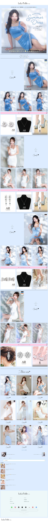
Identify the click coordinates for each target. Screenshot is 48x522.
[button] (44, 460)
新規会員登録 (25, 499)
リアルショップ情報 (12, 503)
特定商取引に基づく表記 (26, 501)
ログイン (11, 499)
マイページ (11, 497)
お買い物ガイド (11, 501)
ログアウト (25, 497)
